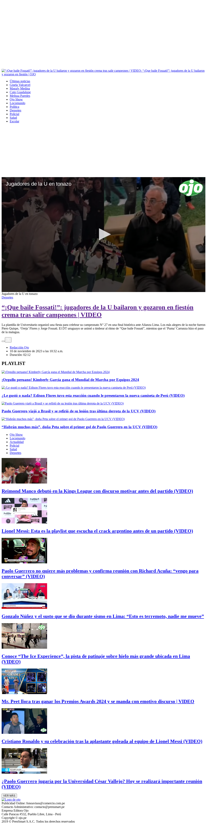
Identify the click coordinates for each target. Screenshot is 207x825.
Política (14, 106)
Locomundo (17, 103)
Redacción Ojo (19, 347)
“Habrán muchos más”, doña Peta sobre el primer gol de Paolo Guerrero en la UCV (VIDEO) (79, 427)
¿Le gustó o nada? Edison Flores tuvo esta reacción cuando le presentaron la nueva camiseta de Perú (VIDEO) (93, 395)
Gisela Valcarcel (20, 85)
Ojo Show (16, 99)
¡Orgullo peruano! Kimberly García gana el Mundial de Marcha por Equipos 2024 (70, 380)
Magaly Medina (20, 88)
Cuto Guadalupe (20, 92)
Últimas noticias (20, 81)
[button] (103, 234)
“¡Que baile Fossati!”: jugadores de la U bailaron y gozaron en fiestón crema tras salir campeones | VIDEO (97, 311)
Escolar (14, 121)
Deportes (15, 110)
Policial (14, 114)
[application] (103, 234)
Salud (13, 117)
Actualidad (17, 442)
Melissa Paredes (20, 95)
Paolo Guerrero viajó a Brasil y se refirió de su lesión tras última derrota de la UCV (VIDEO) (78, 411)
